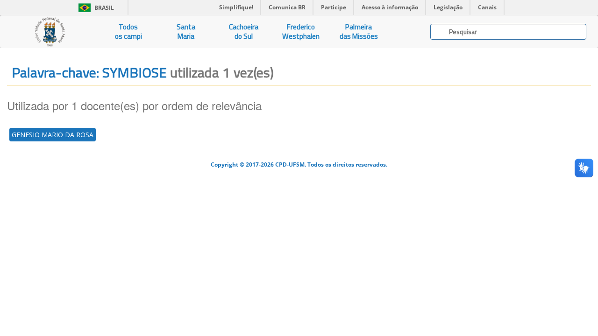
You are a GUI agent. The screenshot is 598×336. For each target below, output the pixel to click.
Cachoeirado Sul (243, 31)
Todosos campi (128, 31)
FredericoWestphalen (301, 31)
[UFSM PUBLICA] (50, 31)
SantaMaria (186, 31)
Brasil (94, 8)
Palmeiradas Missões (359, 31)
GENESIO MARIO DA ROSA (52, 134)
